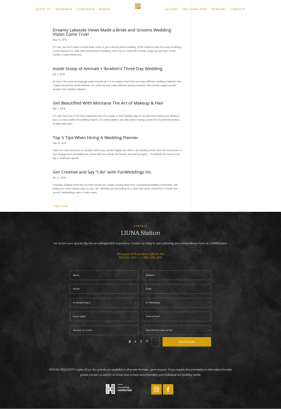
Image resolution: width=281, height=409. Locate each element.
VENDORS (219, 9)
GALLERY (171, 9)
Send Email (187, 341)
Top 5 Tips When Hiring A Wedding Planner (95, 137)
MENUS (104, 9)
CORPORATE (85, 9)
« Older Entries (60, 206)
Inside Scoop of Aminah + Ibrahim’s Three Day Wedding (107, 68)
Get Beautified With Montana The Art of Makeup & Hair (108, 103)
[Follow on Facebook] (168, 389)
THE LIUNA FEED (194, 9)
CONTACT (237, 9)
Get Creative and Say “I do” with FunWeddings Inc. (102, 172)
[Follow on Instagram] (156, 389)
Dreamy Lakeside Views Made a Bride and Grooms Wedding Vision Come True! (112, 32)
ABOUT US (43, 9)
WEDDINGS (63, 9)
